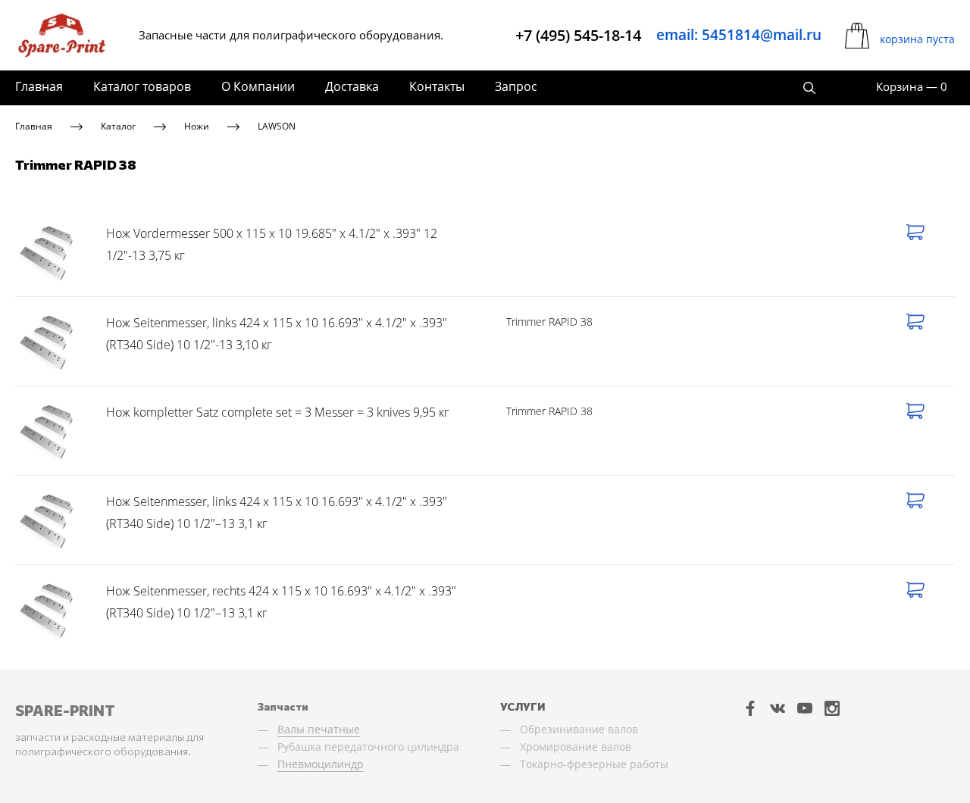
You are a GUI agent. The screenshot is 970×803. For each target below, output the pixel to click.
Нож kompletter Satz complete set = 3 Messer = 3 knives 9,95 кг (277, 412)
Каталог (118, 126)
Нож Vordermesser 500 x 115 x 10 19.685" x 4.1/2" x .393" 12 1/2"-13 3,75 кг (271, 244)
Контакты (437, 86)
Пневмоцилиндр (320, 764)
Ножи (196, 126)
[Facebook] (750, 708)
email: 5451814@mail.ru (738, 35)
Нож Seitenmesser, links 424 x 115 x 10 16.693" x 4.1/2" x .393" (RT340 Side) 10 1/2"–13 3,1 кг (276, 513)
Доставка (352, 86)
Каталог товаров (142, 86)
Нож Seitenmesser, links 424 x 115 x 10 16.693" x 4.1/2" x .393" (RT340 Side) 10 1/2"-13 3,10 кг (276, 334)
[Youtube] (804, 708)
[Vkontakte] (777, 708)
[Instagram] (832, 708)
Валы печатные (318, 729)
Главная (39, 86)
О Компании (258, 86)
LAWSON (277, 126)
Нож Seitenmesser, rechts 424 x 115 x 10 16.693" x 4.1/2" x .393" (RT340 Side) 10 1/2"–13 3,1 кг (281, 602)
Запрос (516, 86)
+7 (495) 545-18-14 (578, 35)
